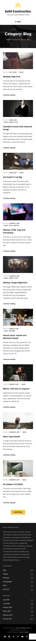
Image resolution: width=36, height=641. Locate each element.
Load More (18, 512)
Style (16, 122)
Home (8, 40)
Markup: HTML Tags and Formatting (14, 231)
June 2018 (6, 604)
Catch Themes (24, 632)
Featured (12, 331)
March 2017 (7, 611)
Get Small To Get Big (12, 177)
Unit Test (16, 226)
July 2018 (6, 600)
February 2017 (7, 615)
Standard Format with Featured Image (17, 128)
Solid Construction (18, 11)
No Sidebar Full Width (13, 484)
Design (11, 122)
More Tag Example (11, 436)
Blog (21, 72)
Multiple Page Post (11, 76)
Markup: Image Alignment (15, 282)
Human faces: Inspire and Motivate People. (14, 337)
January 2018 (7, 607)
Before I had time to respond (16, 389)
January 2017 (7, 619)
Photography (7, 582)
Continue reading (9, 95)
